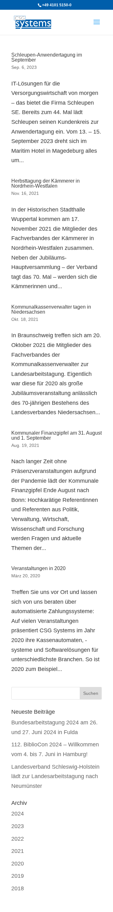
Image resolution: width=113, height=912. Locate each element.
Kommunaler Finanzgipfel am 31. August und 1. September (56, 435)
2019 (17, 876)
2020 (17, 863)
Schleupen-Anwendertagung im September (46, 57)
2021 (17, 851)
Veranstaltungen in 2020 (38, 568)
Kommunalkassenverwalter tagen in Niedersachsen (51, 309)
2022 (17, 839)
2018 (17, 888)
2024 (17, 813)
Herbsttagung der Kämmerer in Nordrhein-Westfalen (45, 183)
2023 (17, 826)
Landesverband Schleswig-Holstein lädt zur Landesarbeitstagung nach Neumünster (55, 776)
